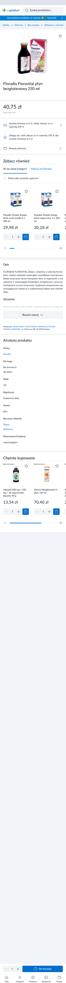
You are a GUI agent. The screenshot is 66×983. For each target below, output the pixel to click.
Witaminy (8, 429)
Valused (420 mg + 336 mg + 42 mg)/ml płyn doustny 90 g (14, 493)
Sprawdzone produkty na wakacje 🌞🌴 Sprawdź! (31, 18)
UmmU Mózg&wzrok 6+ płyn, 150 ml (46, 491)
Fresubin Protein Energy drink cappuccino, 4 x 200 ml (47, 218)
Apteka (6, 25)
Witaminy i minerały (54, 25)
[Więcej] (60, 148)
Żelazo (6, 425)
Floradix (7, 354)
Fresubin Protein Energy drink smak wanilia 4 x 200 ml (15, 218)
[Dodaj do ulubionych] (60, 36)
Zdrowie (19, 25)
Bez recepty (33, 25)
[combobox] (43, 10)
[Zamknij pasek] (62, 18)
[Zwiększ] (18, 969)
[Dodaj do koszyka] (25, 237)
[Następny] (60, 248)
